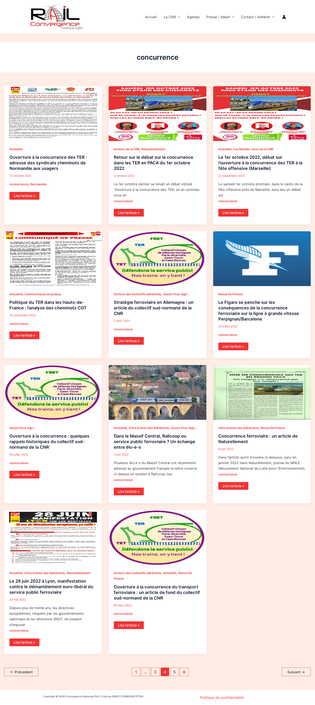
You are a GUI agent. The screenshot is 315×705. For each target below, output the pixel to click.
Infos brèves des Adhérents (149, 428)
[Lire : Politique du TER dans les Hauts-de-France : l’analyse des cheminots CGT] (53, 258)
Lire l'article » (24, 195)
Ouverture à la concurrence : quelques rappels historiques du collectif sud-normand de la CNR (49, 441)
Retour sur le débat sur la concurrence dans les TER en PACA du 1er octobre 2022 (153, 163)
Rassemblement (153, 149)
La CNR (170, 17)
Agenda (193, 17)
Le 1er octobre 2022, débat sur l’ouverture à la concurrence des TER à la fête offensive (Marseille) (260, 163)
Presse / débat (218, 17)
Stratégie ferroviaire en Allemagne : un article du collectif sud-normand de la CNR (154, 308)
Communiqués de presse (42, 294)
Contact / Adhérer (255, 17)
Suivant (296, 672)
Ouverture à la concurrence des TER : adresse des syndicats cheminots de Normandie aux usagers (48, 163)
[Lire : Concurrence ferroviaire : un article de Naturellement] (262, 392)
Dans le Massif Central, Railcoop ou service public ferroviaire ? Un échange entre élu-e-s (154, 441)
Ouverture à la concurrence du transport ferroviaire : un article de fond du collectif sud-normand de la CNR (157, 592)
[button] (178, 16)
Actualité (15, 149)
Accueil (151, 17)
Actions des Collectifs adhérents (137, 294)
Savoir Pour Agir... (176, 294)
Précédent (21, 672)
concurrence (18, 184)
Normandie (38, 184)
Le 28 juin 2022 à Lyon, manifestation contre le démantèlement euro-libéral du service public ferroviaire (51, 587)
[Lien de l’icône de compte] (284, 17)
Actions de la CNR (127, 149)
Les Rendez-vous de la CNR (253, 149)
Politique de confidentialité (222, 697)
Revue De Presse (230, 294)
